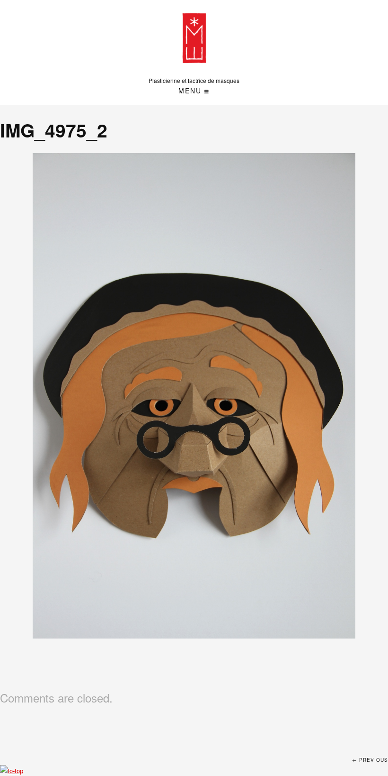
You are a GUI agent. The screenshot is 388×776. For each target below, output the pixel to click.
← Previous (370, 760)
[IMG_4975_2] (194, 395)
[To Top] (11, 770)
